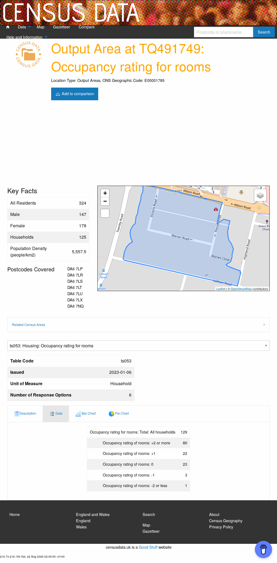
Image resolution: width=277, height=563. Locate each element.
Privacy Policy (221, 526)
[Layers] (260, 195)
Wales (81, 526)
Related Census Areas (28, 324)
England (83, 520)
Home (14, 514)
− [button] (105, 201)
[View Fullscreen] (105, 213)
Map (146, 525)
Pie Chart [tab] (121, 413)
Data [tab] (58, 413)
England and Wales (93, 514)
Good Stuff (148, 547)
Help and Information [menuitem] (24, 37)
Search (149, 514)
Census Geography (225, 520)
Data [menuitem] (22, 26)
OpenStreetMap (241, 289)
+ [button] (105, 193)
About (214, 514)
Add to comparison (77, 93)
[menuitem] (8, 27)
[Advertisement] (138, 145)
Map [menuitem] (40, 26)
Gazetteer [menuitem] (61, 26)
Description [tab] (27, 413)
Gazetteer (151, 531)
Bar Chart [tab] (88, 413)
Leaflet (220, 289)
